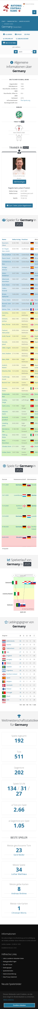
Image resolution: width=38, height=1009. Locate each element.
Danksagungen (7, 967)
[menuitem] (24, 575)
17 (20, 681)
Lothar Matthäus (19, 874)
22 (20, 667)
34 (20, 641)
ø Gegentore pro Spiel (19, 821)
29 (20, 648)
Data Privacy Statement (10, 977)
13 (20, 700)
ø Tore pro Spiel (19, 805)
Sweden (9, 667)
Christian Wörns (19, 913)
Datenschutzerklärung (9, 974)
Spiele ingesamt (19, 736)
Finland (9, 689)
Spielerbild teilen (8, 971)
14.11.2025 (5, 495)
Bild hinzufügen (19, 182)
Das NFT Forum (7, 964)
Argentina (10, 670)
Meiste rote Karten (19, 904)
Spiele (28, 34)
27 (20, 652)
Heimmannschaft (20, 479)
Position (25, 239)
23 (20, 663)
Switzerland (10, 648)
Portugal (9, 692)
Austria (9, 645)
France (9, 663)
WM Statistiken (10, 43)
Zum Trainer (20, 205)
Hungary (9, 659)
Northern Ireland (12, 674)
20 (20, 670)
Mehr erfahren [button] (8, 1000)
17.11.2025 (5, 485)
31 (20, 645)
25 (20, 656)
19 (20, 674)
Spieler (19, 34)
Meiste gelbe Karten (19, 884)
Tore (19, 752)
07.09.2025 (5, 527)
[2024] (16, 51)
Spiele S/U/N (19, 784)
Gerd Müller (19, 854)
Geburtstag (16, 239)
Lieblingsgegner (22, 39)
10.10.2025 (5, 516)
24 (20, 659)
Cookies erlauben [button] (19, 1005)
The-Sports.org (25, 100)
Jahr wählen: (16, 47)
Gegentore (19, 768)
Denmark (9, 685)
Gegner (4, 635)
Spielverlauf (9, 39)
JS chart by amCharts (28, 609)
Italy (8, 652)
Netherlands (11, 641)
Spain (8, 678)
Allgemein (8, 34)
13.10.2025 (5, 506)
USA (8, 700)
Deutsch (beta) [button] (29, 4)
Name (4, 239)
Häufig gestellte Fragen (9, 961)
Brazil (8, 696)
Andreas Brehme (19, 893)
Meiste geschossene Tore (19, 846)
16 (20, 689)
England (9, 656)
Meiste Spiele (19, 865)
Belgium (9, 681)
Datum (4, 479)
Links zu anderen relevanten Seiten (13, 958)
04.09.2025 (5, 537)
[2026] (35, 51)
